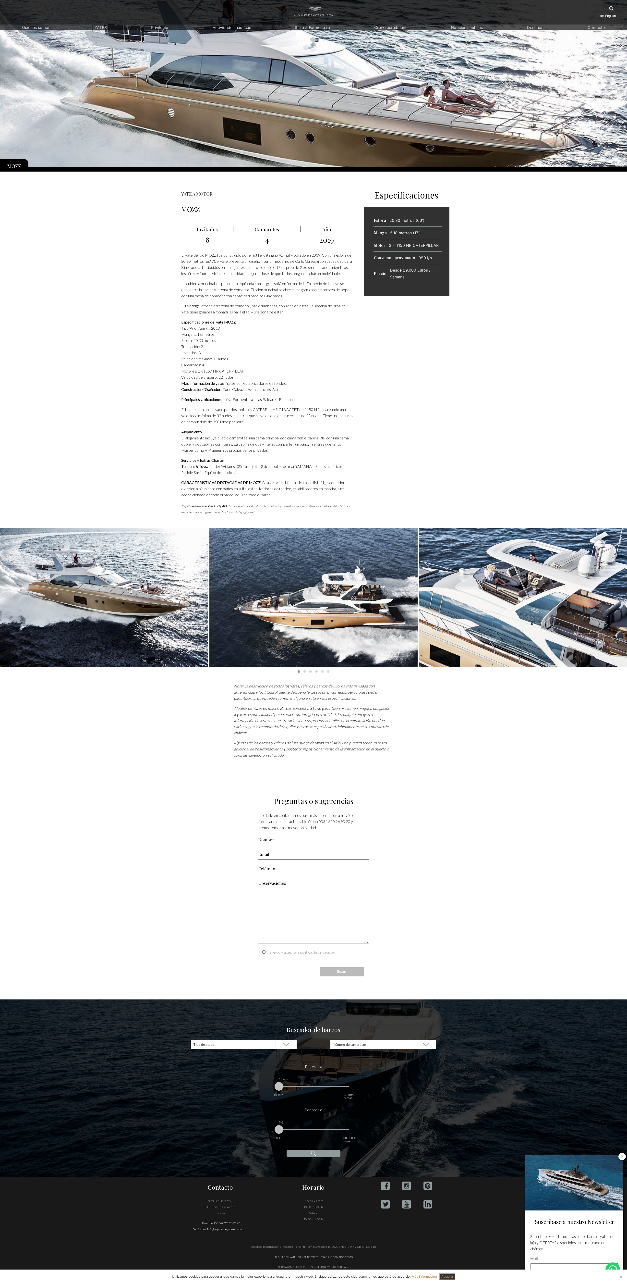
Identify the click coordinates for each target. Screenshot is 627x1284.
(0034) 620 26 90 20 (227, 1223)
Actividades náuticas (232, 27)
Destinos (535, 27)
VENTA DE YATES (308, 1257)
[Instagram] (406, 1186)
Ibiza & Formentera (312, 27)
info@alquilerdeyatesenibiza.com (227, 1229)
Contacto (596, 27)
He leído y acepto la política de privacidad (300, 952)
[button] (299, 671)
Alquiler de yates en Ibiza (313, 15)
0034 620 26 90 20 (334, 821)
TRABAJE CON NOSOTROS (336, 1257)
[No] (620, 1276)
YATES (101, 27)
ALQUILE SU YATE (285, 1257)
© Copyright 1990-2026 (292, 1266)
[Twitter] (385, 1204)
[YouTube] (406, 1204)
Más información (424, 1276)
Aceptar (447, 1276)
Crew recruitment (390, 27)
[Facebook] (385, 1186)
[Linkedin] (427, 1204)
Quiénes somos (36, 27)
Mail (534, 1258)
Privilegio (159, 27)
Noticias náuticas (467, 27)
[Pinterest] (427, 1186)
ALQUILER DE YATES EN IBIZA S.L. (331, 1266)
